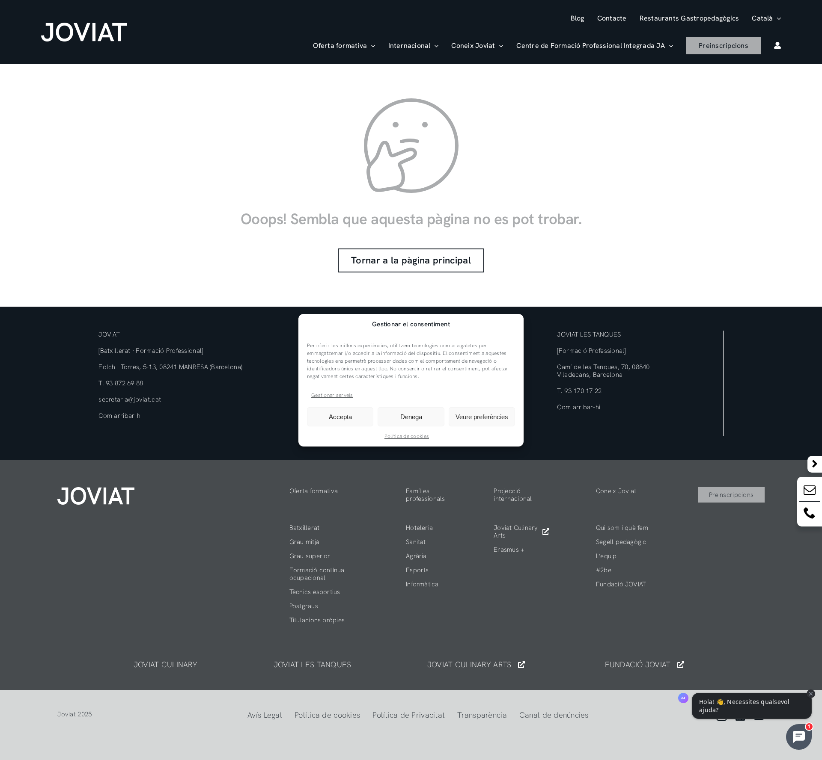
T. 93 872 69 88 (120, 383)
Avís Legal (264, 715)
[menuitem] (766, 18)
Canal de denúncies (554, 715)
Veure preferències (482, 416)
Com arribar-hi (120, 415)
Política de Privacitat (408, 715)
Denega (411, 416)
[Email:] (810, 492)
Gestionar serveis (332, 394)
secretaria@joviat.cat (129, 399)
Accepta (340, 416)
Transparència (482, 715)
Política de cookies (406, 436)
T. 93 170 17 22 (579, 391)
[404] (95, 491)
